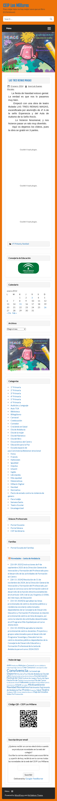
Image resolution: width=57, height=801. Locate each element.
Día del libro (16, 438)
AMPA (9, 665)
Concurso (31, 667)
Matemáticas (16, 481)
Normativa (15, 490)
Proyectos (33, 690)
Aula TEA (15, 408)
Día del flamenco (18, 435)
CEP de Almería (17, 531)
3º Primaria (16, 393)
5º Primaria (16, 399)
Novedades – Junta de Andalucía (25, 558)
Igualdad (14, 463)
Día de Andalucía (18, 429)
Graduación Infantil (13, 682)
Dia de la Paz (22, 674)
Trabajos (10, 692)
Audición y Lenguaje (19, 405)
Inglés (13, 472)
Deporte (12, 673)
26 (45, 307)
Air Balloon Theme (35, 795)
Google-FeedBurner (34, 778)
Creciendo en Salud (19, 426)
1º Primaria (16, 387)
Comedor (15, 423)
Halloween (15, 460)
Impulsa (14, 466)
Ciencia (19, 668)
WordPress (19, 795)
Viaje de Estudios (40, 692)
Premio (26, 689)
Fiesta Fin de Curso (15, 680)
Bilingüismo (16, 414)
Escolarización (40, 676)
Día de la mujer (17, 432)
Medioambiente (36, 684)
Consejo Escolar (41, 668)
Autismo (15, 665)
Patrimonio (34, 687)
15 (20, 304)
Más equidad (16, 478)
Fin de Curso (40, 680)
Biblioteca (15, 411)
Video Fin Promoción (15, 694)
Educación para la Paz (20, 444)
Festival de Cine (14, 678)
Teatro (45, 689)
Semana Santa (17, 502)
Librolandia (16, 475)
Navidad (25, 244)
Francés (14, 457)
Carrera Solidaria (40, 665)
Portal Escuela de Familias (22, 548)
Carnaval (15, 417)
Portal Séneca (17, 528)
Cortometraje (34, 671)
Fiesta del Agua (43, 678)
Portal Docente (17, 525)
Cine (24, 667)
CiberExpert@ (11, 667)
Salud (39, 690)
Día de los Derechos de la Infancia (23, 676)
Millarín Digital (17, 484)
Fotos (13, 454)
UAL (15, 692)
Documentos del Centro (21, 442)
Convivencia (17, 670)
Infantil (14, 469)
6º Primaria (16, 402)
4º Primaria (16, 244)
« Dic (9, 313)
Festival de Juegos (29, 678)
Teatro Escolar (17, 505)
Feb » (14, 313)
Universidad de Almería (25, 692)
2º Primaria (16, 390)
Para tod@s (16, 499)
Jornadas (25, 685)
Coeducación (16, 420)
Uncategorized (17, 508)
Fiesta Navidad (28, 680)
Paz (20, 690)
